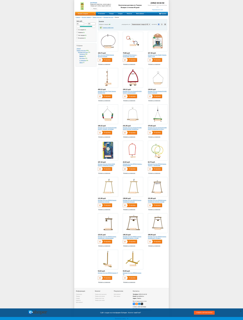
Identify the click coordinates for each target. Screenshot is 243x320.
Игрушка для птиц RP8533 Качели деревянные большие (132, 201)
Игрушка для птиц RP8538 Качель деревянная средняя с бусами (157, 201)
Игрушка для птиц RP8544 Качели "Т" (108, 273)
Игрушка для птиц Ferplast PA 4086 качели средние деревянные (132, 128)
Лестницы (82, 58)
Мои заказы (117, 296)
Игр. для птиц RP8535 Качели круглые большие (106, 55)
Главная (78, 17)
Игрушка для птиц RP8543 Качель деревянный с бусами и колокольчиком (157, 238)
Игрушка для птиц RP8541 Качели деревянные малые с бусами (132, 237)
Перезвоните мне (157, 9)
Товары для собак (100, 300)
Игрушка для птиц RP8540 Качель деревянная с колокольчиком (107, 237)
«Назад (79, 48)
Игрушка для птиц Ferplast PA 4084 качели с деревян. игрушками (107, 128)
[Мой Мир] (139, 304)
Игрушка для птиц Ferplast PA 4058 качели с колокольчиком (132, 92)
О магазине (101, 13)
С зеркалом (82, 60)
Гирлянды (82, 54)
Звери (81, 62)
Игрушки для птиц (108, 17)
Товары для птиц (97, 17)
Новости (129, 13)
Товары (111, 13)
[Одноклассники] (136, 304)
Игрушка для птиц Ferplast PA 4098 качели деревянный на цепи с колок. (157, 129)
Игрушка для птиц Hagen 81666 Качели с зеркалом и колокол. (106, 164)
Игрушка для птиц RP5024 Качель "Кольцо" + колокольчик (157, 164)
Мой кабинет (140, 13)
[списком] (162, 24)
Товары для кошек (100, 296)
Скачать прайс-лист (108, 27)
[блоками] (158, 24)
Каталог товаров (83, 13)
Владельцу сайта (120, 318)
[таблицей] (165, 24)
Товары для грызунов (100, 294)
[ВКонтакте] (134, 304)
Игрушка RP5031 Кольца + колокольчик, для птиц (130, 55)
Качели (81, 56)
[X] (142, 304)
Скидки (120, 13)
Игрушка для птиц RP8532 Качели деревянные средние (107, 201)
